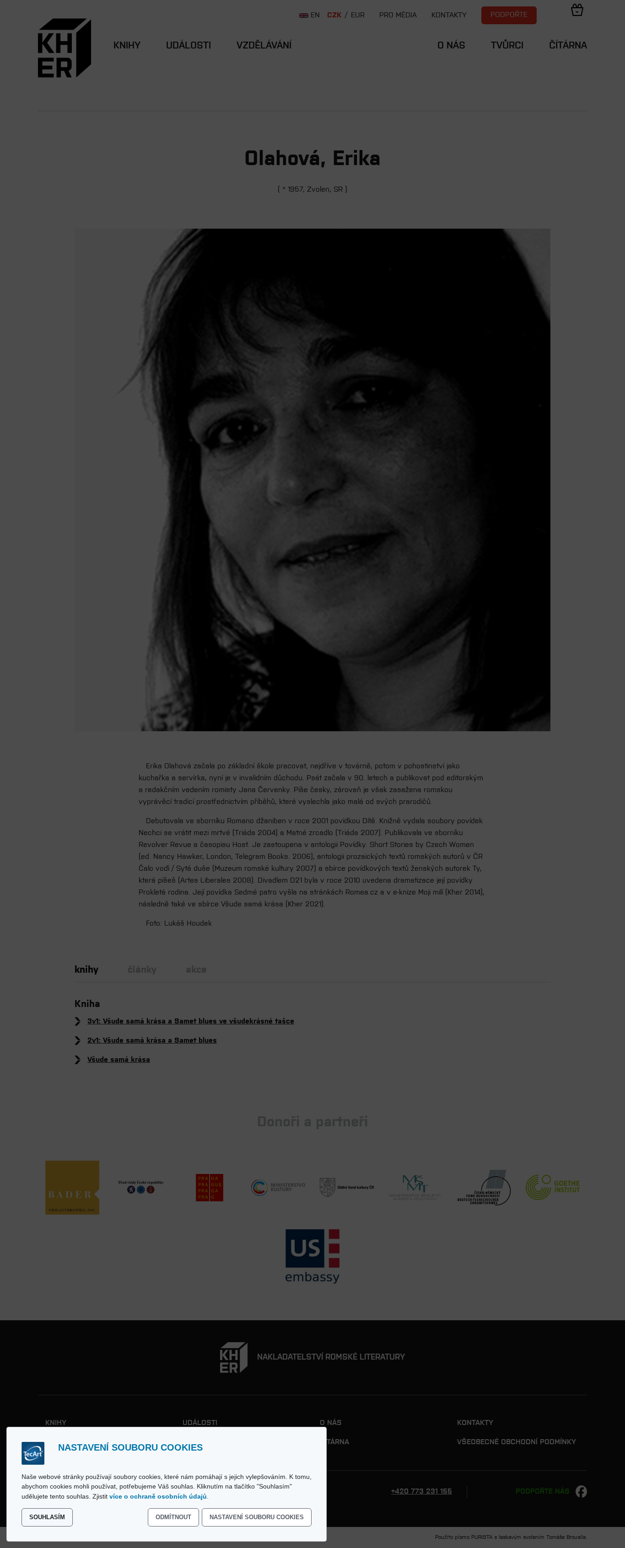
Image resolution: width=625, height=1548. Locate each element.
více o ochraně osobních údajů (158, 1496)
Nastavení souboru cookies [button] (257, 1517)
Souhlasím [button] (47, 1517)
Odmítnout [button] (173, 1517)
